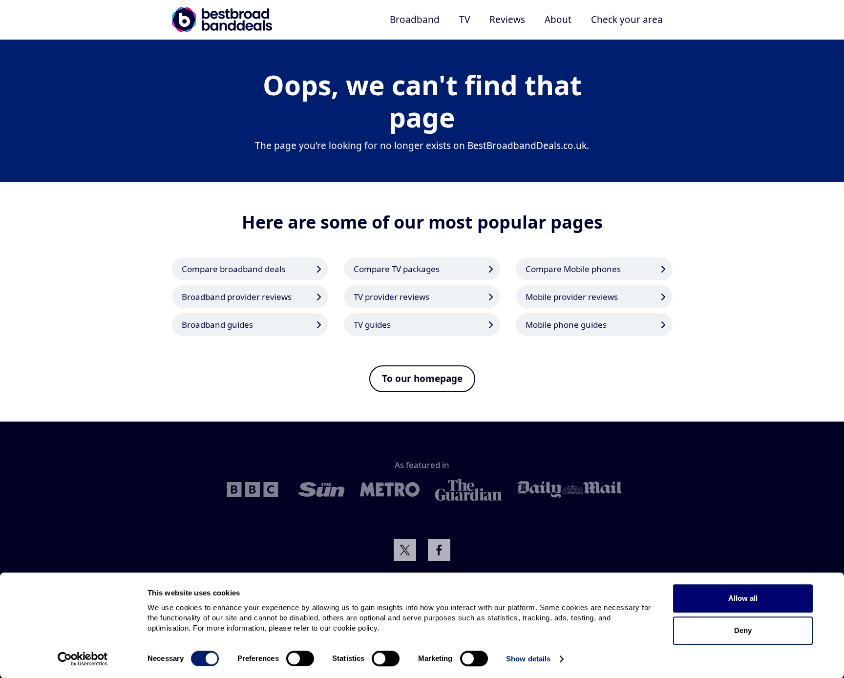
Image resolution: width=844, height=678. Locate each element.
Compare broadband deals (233, 269)
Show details (528, 659)
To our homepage (422, 378)
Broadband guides (217, 324)
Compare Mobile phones (573, 269)
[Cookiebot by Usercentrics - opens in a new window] (83, 659)
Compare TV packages (397, 269)
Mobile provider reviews (572, 296)
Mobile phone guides (566, 324)
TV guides (372, 324)
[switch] (300, 658)
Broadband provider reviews (237, 296)
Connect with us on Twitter (405, 550)
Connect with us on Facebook (439, 550)
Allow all (743, 598)
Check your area (627, 19)
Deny (743, 630)
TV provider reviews (391, 296)
